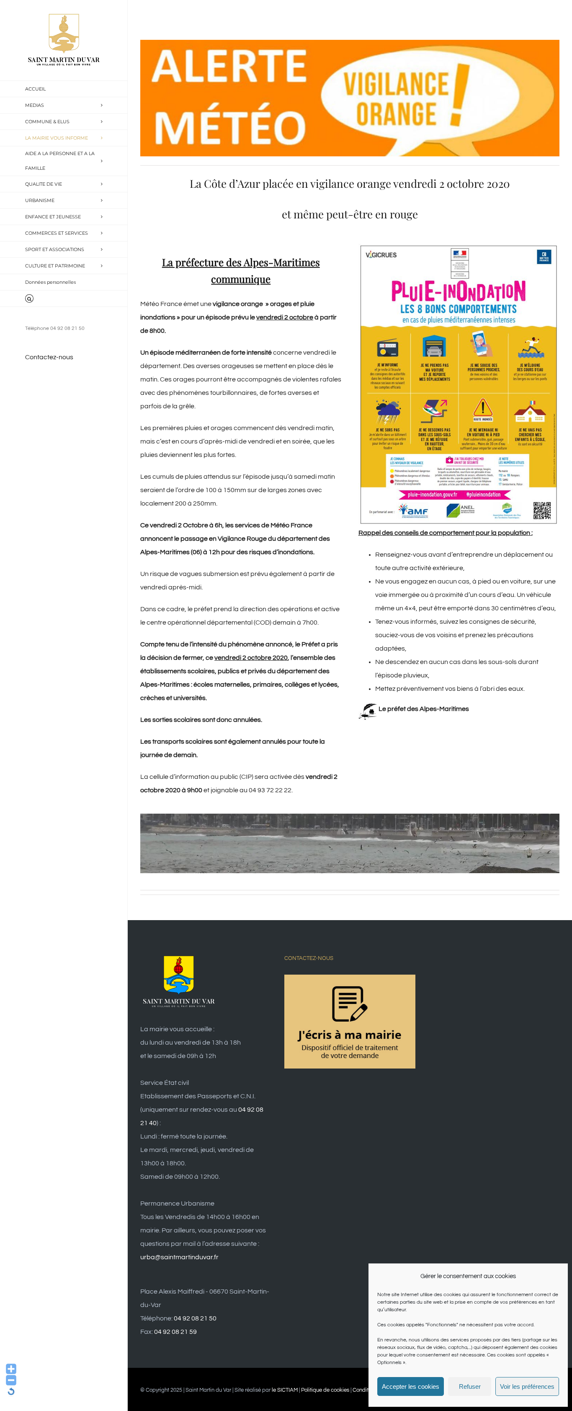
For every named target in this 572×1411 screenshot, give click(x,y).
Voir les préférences (527, 1386)
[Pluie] (458, 247)
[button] (64, 298)
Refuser (470, 1386)
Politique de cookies (325, 1390)
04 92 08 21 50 (195, 1318)
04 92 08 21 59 (175, 1331)
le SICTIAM (285, 1390)
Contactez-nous (49, 357)
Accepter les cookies (410, 1386)
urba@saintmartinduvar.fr (179, 1257)
